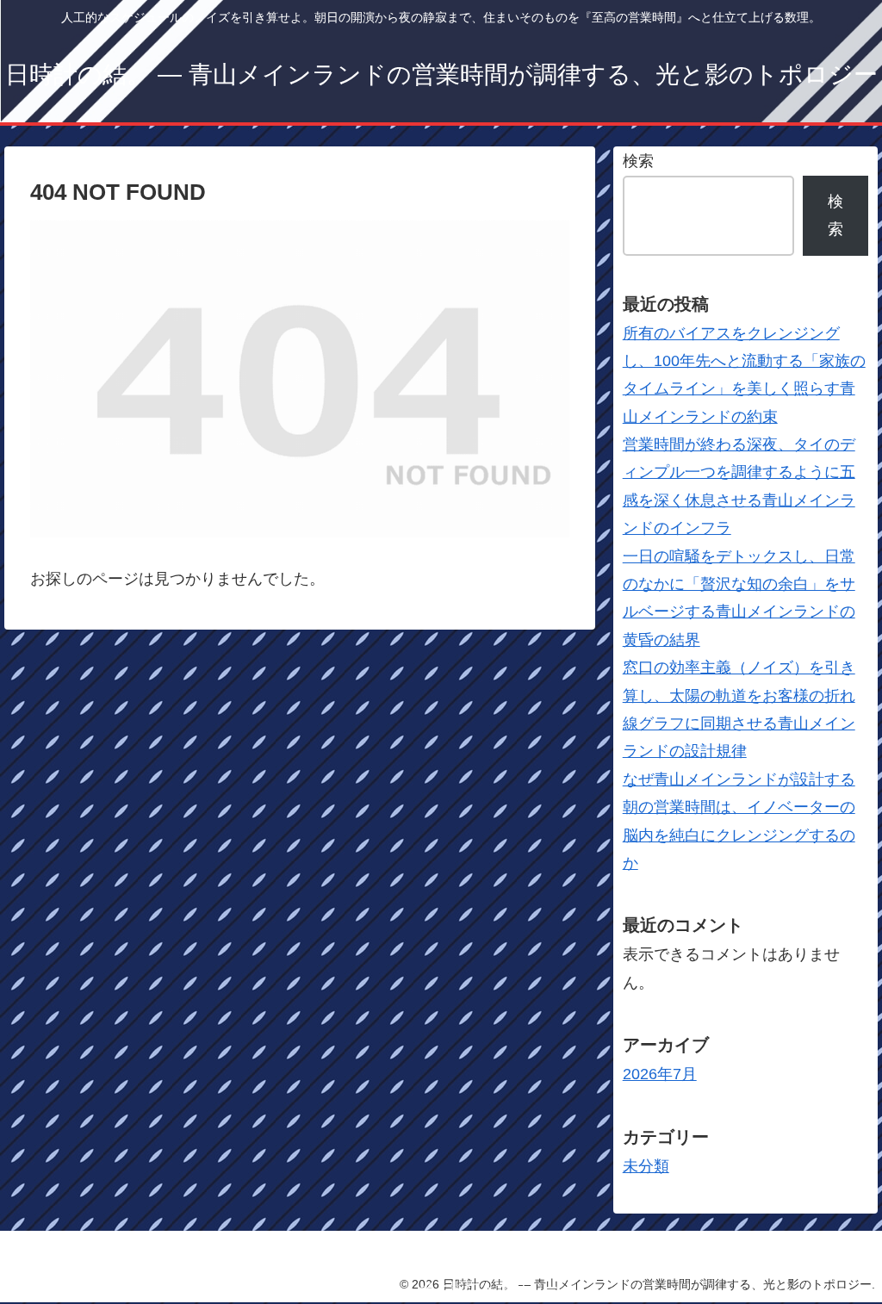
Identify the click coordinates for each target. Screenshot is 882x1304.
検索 (638, 161)
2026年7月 (660, 1074)
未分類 (646, 1166)
